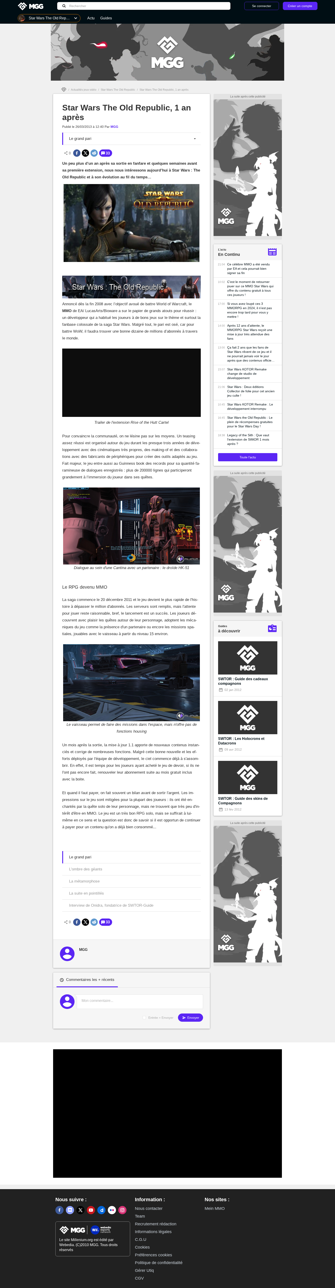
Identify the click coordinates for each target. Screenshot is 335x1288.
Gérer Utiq (144, 1270)
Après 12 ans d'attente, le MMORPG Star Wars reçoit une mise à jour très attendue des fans (249, 332)
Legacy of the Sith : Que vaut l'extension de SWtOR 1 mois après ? (248, 439)
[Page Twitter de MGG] (80, 1210)
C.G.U (140, 1239)
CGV (139, 1278)
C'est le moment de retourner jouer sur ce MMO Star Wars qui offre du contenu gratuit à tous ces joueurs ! (250, 288)
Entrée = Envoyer (160, 1017)
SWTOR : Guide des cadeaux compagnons (243, 681)
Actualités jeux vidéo (83, 89)
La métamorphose (84, 881)
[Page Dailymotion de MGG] (101, 1210)
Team (140, 1216)
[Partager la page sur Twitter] (85, 153)
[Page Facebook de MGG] (59, 1210)
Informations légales (153, 1231)
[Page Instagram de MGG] (122, 1210)
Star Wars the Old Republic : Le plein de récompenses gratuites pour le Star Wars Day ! (250, 422)
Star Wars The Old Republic (118, 89)
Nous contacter (148, 1208)
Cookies (142, 1247)
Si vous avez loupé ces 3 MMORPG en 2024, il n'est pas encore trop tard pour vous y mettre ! (249, 310)
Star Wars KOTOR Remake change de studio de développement (247, 373)
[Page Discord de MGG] (70, 1210)
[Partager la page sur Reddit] (94, 153)
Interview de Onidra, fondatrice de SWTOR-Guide (111, 905)
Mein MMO (215, 1208)
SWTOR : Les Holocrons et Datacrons (241, 741)
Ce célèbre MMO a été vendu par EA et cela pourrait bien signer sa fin (248, 268)
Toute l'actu (248, 457)
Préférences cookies (153, 1255)
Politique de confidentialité (159, 1262)
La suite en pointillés (86, 893)
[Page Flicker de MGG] (112, 1210)
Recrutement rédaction (155, 1224)
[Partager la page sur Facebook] (76, 153)
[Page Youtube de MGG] (91, 1210)
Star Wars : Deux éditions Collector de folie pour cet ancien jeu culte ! (251, 391)
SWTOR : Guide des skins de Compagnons (243, 801)
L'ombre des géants (85, 869)
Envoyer (192, 1017)
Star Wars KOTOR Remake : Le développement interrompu (250, 407)
